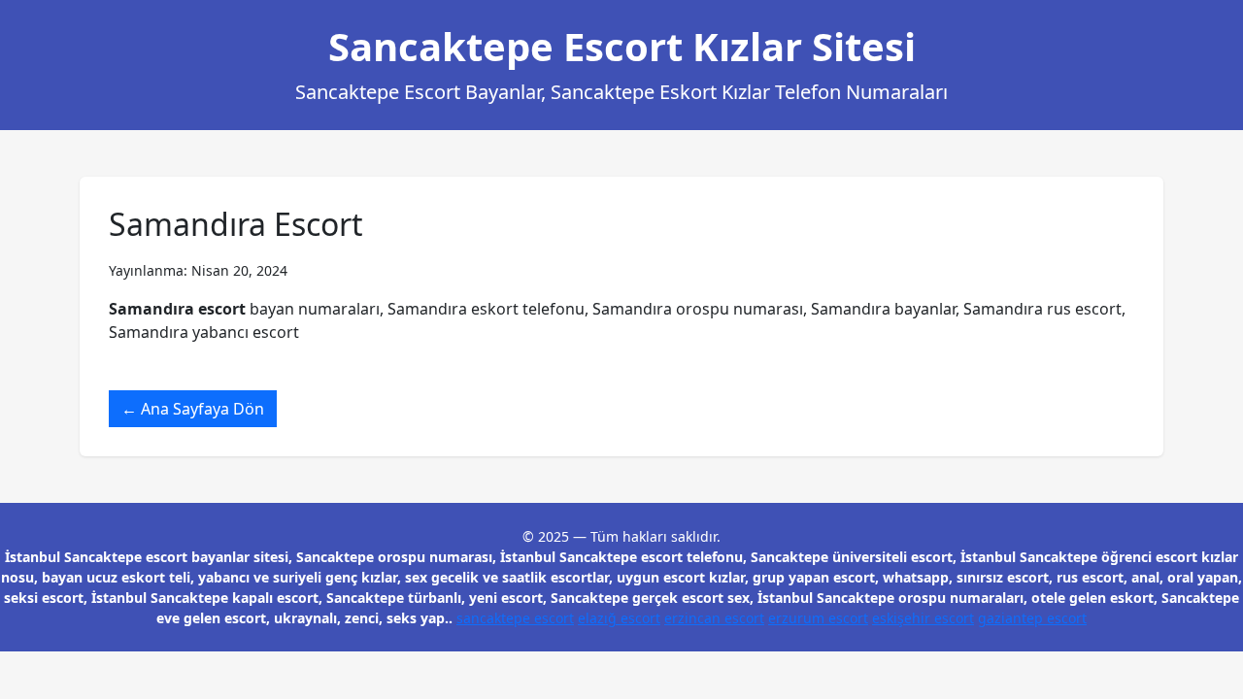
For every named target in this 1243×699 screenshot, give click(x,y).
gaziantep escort (1032, 618)
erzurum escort (818, 618)
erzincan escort (714, 618)
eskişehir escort (923, 618)
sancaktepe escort (515, 618)
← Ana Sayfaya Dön (192, 408)
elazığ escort (619, 618)
